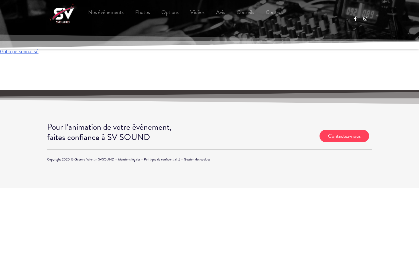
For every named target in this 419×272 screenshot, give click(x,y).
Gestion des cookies (197, 159)
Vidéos (197, 12)
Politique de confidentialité (162, 159)
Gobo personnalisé (19, 51)
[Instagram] (365, 18)
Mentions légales (129, 159)
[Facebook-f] (355, 18)
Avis (220, 12)
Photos (142, 12)
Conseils (245, 12)
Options (170, 12)
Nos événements (106, 12)
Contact (274, 12)
